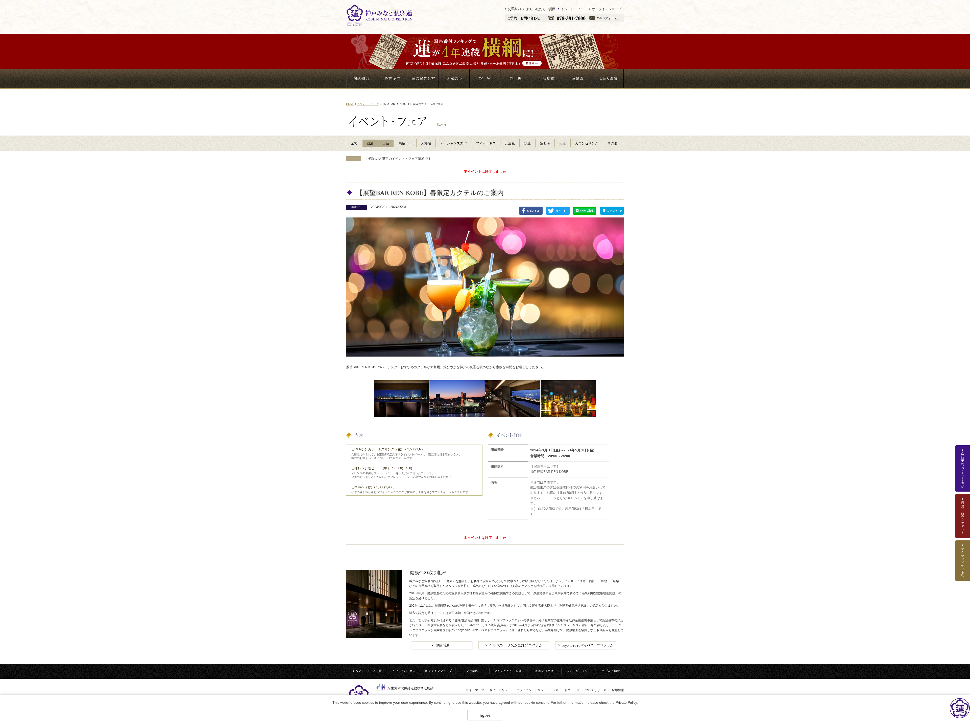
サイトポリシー (499, 690)
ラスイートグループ (564, 690)
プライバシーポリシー (530, 690)
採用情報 (616, 690)
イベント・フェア (574, 9)
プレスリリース (594, 690)
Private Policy (626, 702)
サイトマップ (473, 690)
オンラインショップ (606, 9)
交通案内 (514, 9)
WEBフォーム (607, 18)
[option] (401, 398)
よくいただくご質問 (540, 9)
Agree (485, 715)
